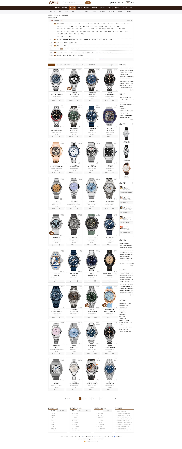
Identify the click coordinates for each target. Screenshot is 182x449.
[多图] (61, 90)
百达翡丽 (62, 23)
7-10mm (64, 55)
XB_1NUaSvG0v (126, 217)
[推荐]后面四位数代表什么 (125, 212)
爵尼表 (126, 31)
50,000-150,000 (87, 39)
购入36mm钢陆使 (123, 102)
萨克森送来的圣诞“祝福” (124, 243)
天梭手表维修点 (119, 417)
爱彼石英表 (100, 419)
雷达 (73, 28)
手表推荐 (127, 305)
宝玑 (95, 23)
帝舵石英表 (100, 426)
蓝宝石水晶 (88, 52)
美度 (61, 31)
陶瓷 (96, 52)
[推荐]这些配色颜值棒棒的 (125, 232)
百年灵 (76, 26)
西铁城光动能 (123, 426)
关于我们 (61, 436)
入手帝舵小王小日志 (124, 113)
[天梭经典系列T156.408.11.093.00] (92, 297)
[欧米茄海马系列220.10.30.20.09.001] (74, 369)
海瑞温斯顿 (123, 23)
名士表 (85, 28)
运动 (61, 20)
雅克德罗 (117, 23)
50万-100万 (105, 39)
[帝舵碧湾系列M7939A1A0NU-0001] (110, 80)
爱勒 (113, 31)
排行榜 (80, 7)
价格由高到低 (67, 65)
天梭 (65, 31)
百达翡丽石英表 (101, 417)
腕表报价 (72, 7)
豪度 (100, 28)
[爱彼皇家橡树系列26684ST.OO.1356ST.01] (92, 188)
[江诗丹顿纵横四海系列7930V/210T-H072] (74, 297)
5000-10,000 (65, 39)
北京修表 (130, 418)
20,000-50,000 (79, 39)
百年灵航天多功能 (127, 331)
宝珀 (83, 23)
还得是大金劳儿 (123, 108)
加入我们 (71, 436)
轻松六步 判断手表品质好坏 (125, 277)
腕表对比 (120, 11)
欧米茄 (66, 26)
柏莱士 (114, 26)
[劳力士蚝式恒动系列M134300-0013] (56, 333)
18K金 (107, 52)
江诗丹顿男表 (76, 426)
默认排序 (51, 64)
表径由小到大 (92, 65)
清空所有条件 (129, 20)
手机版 (105, 436)
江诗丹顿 (70, 23)
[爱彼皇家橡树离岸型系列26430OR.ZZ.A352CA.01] (110, 297)
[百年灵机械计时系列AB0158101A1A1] (92, 152)
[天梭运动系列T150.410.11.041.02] (92, 260)
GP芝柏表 (101, 26)
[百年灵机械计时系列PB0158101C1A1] (56, 224)
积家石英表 (100, 430)
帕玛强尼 (112, 23)
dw (122, 424)
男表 (60, 11)
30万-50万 (99, 39)
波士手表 (130, 327)
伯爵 (98, 23)
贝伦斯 (70, 36)
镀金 (100, 52)
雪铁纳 (84, 31)
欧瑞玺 (66, 36)
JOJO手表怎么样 (122, 318)
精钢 (65, 52)
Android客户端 (99, 436)
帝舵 (65, 28)
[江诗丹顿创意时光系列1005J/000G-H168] (126, 151)
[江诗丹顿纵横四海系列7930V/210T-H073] (110, 188)
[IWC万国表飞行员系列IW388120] (92, 116)
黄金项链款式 (119, 424)
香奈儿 (92, 26)
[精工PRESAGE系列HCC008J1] (126, 168)
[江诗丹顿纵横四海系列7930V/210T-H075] (74, 116)
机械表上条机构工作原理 (124, 320)
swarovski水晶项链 (120, 418)
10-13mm (69, 55)
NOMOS (104, 28)
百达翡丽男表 (76, 419)
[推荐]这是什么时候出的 (124, 222)
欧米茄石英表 (100, 413)
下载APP (113, 2)
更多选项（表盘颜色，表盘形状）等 (88, 58)
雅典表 (79, 23)
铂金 (80, 52)
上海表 (92, 31)
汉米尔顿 (72, 31)
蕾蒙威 (112, 28)
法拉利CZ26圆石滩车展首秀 (125, 78)
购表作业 (117, 7)
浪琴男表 (75, 417)
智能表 (76, 42)
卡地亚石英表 (100, 420)
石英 (79, 11)
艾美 (116, 28)
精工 (68, 31)
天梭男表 (75, 424)
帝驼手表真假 (122, 305)
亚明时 (62, 36)
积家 (91, 23)
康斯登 (123, 28)
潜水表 (94, 11)
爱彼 (66, 23)
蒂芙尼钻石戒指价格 (127, 417)
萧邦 (84, 26)
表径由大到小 (84, 65)
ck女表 (127, 426)
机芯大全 (111, 11)
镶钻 (103, 52)
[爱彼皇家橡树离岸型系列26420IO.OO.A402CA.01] (92, 224)
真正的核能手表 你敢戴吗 (125, 256)
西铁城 (105, 31)
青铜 (83, 52)
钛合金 (92, 52)
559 (101, 398)
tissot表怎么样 (122, 316)
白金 (69, 52)
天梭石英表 (100, 422)
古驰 (78, 33)
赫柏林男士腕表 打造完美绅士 (126, 260)
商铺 (131, 7)
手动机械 (71, 42)
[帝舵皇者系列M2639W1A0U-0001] (56, 188)
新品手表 (52, 11)
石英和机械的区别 (120, 422)
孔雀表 (117, 31)
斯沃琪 (66, 33)
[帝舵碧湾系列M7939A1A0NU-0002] (110, 333)
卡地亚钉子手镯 (122, 312)
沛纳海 (96, 26)
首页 (50, 7)
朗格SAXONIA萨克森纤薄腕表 (126, 245)
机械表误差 (119, 420)
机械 (73, 11)
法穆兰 (118, 26)
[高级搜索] (101, 58)
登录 (128, 2)
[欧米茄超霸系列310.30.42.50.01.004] (74, 80)
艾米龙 (108, 28)
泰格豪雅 (69, 28)
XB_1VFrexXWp (126, 187)
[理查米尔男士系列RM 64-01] (56, 260)
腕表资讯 (57, 7)
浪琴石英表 (100, 415)
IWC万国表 (71, 26)
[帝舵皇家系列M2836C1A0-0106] (74, 333)
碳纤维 (111, 52)
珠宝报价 (102, 7)
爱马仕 (62, 33)
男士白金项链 (119, 415)
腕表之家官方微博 (119, 436)
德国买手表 (125, 329)
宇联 (96, 28)
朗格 (108, 23)
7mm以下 (59, 55)
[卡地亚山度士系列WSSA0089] (56, 369)
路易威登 (70, 33)
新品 (61, 65)
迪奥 (75, 33)
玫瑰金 (76, 52)
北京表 (88, 31)
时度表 (109, 31)
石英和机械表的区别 (123, 310)
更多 (132, 89)
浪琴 (61, 28)
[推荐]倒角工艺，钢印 (124, 202)
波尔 (89, 28)
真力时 (87, 26)
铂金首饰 (126, 418)
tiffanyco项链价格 (126, 413)
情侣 (65, 45)
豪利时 (77, 28)
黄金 (72, 52)
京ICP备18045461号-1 (99, 439)
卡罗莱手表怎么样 (122, 303)
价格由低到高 (75, 65)
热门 (57, 65)
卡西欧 (101, 31)
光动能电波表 (119, 428)
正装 (58, 48)
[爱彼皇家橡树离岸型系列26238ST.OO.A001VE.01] (92, 369)
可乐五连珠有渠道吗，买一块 (125, 97)
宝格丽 (105, 26)
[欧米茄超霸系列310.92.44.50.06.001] (74, 224)
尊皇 (120, 28)
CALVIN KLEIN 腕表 (123, 327)
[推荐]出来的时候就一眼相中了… (126, 192)
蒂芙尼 (82, 33)
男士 (58, 45)
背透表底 (121, 331)
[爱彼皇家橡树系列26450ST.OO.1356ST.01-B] (56, 80)
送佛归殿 (125, 227)
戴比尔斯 (121, 322)
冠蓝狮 (81, 28)
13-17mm (74, 55)
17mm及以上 (80, 55)
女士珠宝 (94, 7)
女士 (61, 45)
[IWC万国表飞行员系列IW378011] (74, 260)
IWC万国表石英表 (101, 428)
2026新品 (102, 11)
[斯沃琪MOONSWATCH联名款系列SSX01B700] (110, 260)
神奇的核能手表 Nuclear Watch (126, 252)
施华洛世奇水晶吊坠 (126, 415)
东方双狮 (121, 31)
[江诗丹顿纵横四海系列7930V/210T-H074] (92, 80)
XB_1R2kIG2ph (126, 207)
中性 (68, 45)
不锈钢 (61, 52)
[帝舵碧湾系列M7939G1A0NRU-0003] (56, 116)
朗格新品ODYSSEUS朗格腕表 (126, 247)
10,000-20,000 (72, 39)
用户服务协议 (77, 436)
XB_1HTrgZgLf (126, 197)
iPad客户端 (91, 436)
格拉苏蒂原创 (103, 23)
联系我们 (66, 436)
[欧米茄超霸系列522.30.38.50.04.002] (74, 152)
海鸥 (80, 31)
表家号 (125, 7)
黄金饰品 (124, 428)
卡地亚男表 (76, 422)
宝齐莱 (110, 26)
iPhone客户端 (86, 436)
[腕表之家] (53, 2)
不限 (55, 23)
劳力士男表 (76, 413)
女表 (66, 11)
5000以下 (59, 39)
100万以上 (111, 39)
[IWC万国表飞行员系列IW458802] (110, 224)
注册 (132, 2)
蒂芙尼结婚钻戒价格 (128, 422)
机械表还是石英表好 (123, 307)
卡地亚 (75, 23)
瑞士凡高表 (121, 324)
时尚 (68, 48)
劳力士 (62, 26)
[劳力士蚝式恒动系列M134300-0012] (74, 188)
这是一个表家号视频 (124, 74)
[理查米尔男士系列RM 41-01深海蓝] (110, 116)
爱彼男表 (75, 420)
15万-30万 (94, 39)
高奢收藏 (72, 48)
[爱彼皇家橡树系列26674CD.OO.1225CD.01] (56, 297)
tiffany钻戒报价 (123, 411)
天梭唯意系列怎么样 (128, 322)
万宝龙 (92, 28)
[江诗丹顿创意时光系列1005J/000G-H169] (126, 133)
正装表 (86, 11)
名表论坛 (110, 7)
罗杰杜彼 (128, 23)
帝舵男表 (75, 428)
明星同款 (77, 48)
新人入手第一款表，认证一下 (125, 117)
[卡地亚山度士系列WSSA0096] (110, 152)
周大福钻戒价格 (119, 413)
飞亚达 (77, 31)
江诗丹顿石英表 (101, 424)
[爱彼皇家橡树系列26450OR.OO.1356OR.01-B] (56, 152)
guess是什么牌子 (127, 424)
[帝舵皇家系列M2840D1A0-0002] (110, 369)
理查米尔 (87, 23)
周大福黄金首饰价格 (125, 420)
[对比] (63, 90)
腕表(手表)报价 (57, 15)
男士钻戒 (118, 411)
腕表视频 (64, 7)
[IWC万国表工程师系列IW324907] (92, 333)
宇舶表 (80, 26)
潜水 (65, 48)
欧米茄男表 (76, 415)
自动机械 (66, 42)
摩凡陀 (97, 31)
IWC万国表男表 (77, 430)
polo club (118, 426)
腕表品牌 (86, 7)
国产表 (120, 329)
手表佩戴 (129, 303)
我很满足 (122, 106)
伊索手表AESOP (122, 314)
